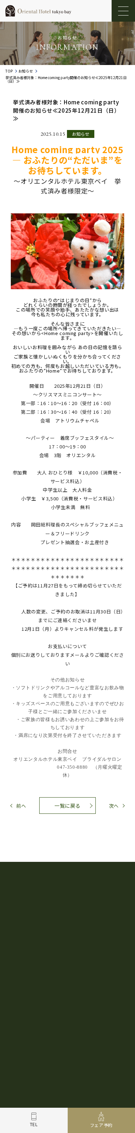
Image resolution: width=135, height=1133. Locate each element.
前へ (21, 805)
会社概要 (76, 1054)
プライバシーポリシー (40, 1054)
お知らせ (25, 71)
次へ (114, 805)
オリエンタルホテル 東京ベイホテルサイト (59, 1098)
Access (39, 1032)
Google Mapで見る (67, 935)
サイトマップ (104, 1054)
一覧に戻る (67, 805)
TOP (9, 71)
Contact (104, 1032)
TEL (34, 1124)
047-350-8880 (72, 965)
